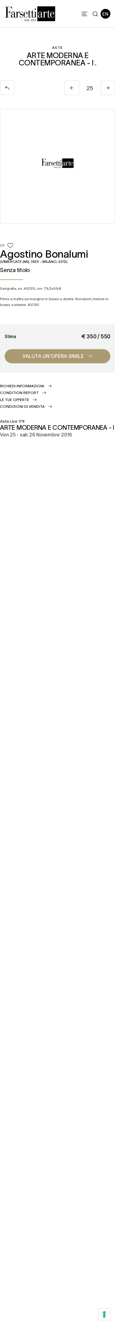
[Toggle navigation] (84, 14)
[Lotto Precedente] (72, 88)
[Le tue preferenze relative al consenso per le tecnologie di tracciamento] (104, 1314)
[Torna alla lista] (7, 88)
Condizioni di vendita (22, 406)
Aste (57, 47)
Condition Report (19, 392)
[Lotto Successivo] (108, 88)
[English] (105, 14)
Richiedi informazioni (22, 385)
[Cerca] (95, 14)
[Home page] (30, 12)
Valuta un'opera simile (53, 356)
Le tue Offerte (14, 399)
